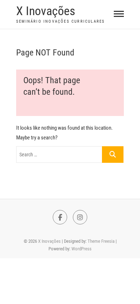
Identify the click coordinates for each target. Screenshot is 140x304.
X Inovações (45, 11)
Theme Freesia (101, 241)
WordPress (81, 248)
